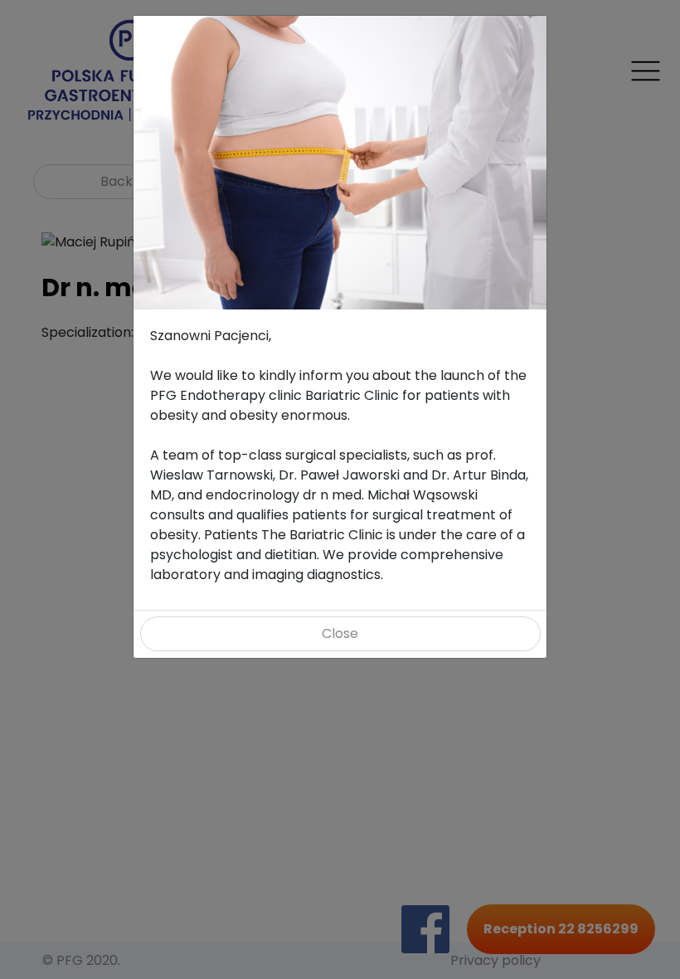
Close (340, 633)
